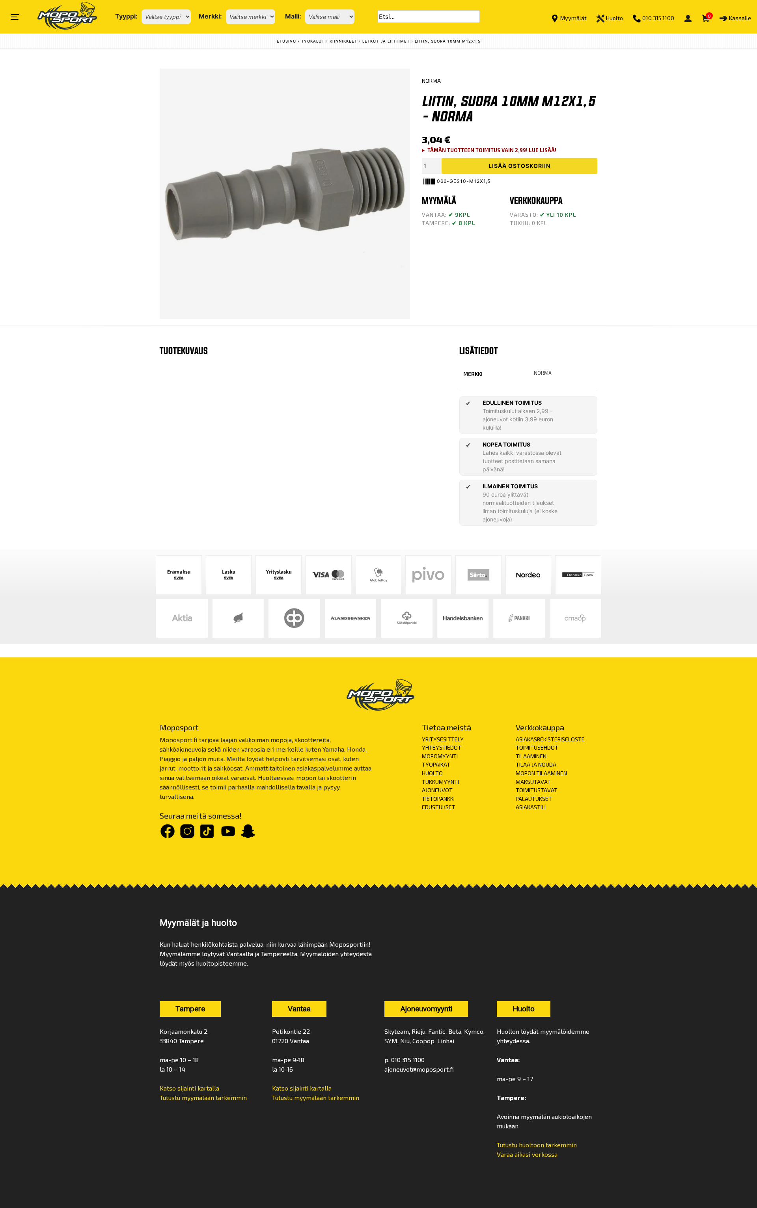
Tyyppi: (126, 16)
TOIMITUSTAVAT (536, 790)
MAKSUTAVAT (533, 781)
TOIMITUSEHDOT (537, 747)
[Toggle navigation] (15, 17)
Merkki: (210, 16)
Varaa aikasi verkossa (527, 1154)
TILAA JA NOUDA (536, 764)
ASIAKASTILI (531, 807)
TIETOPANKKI (438, 798)
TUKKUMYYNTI (440, 781)
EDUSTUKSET (438, 807)
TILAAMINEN (531, 756)
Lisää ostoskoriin (519, 165)
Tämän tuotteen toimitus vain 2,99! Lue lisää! (491, 150)
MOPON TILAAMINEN (541, 773)
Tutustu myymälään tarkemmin (203, 1097)
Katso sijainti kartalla (189, 1088)
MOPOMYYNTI (440, 756)
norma (543, 373)
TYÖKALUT (312, 41)
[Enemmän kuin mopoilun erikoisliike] (60, 17)
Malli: (293, 16)
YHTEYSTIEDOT (441, 747)
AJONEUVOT (437, 790)
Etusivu (286, 41)
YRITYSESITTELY (443, 739)
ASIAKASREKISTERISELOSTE (550, 739)
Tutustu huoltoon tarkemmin (537, 1144)
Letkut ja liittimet (386, 41)
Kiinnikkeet (343, 41)
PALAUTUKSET (534, 798)
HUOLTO (432, 773)
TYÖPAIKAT (436, 764)
